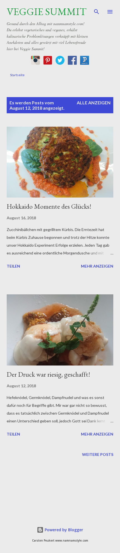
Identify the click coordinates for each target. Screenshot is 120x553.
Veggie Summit (47, 11)
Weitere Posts (97, 454)
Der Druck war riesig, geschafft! (48, 374)
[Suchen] (96, 10)
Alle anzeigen (94, 102)
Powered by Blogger (63, 529)
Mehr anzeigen (97, 266)
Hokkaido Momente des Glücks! (49, 206)
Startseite (17, 75)
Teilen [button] (13, 266)
